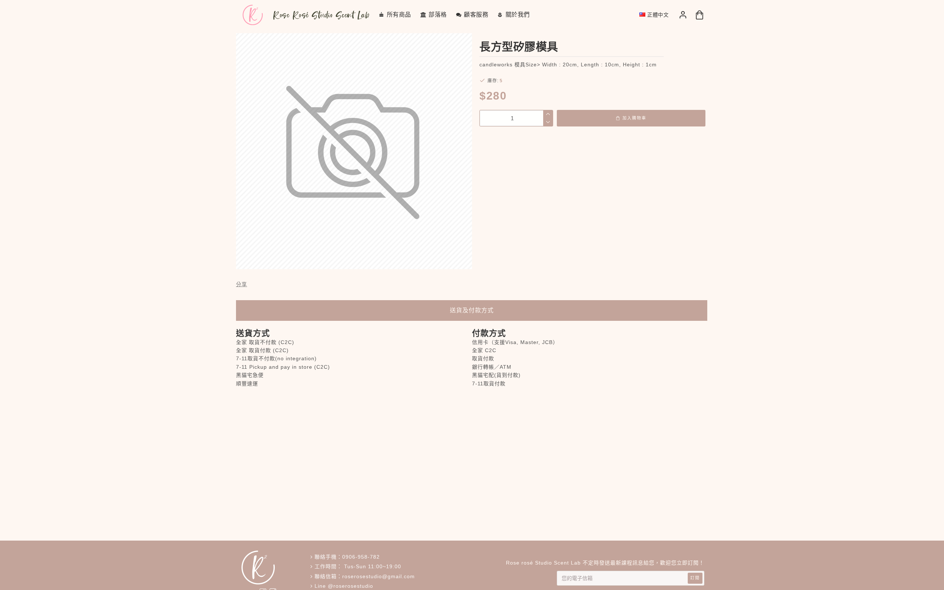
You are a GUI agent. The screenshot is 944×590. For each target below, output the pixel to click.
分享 (241, 284)
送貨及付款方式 (472, 310)
